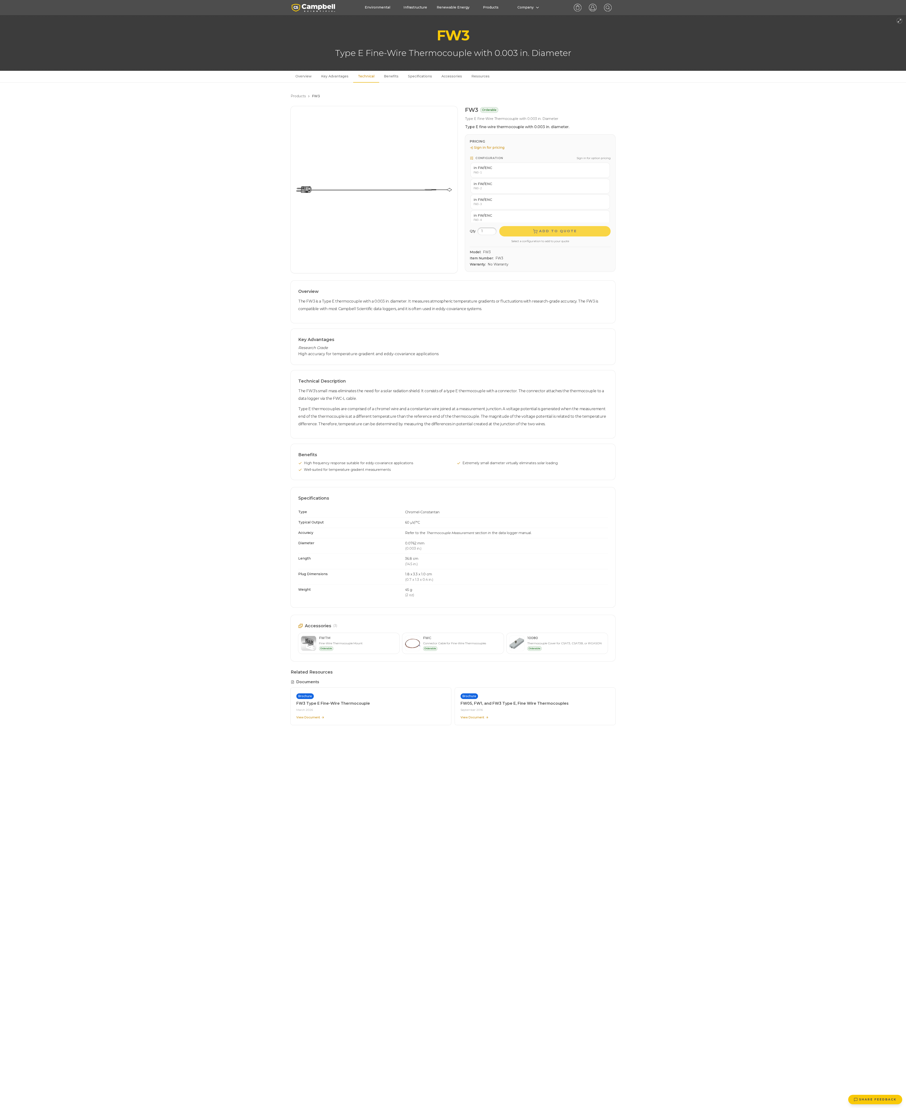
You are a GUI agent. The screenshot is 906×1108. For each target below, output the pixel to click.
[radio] (540, 170)
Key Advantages (334, 76)
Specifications (420, 76)
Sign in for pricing (489, 147)
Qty (473, 231)
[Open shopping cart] (577, 7)
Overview (303, 76)
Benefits (391, 76)
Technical (366, 76)
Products (298, 96)
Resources (480, 76)
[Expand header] (899, 21)
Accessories (451, 76)
